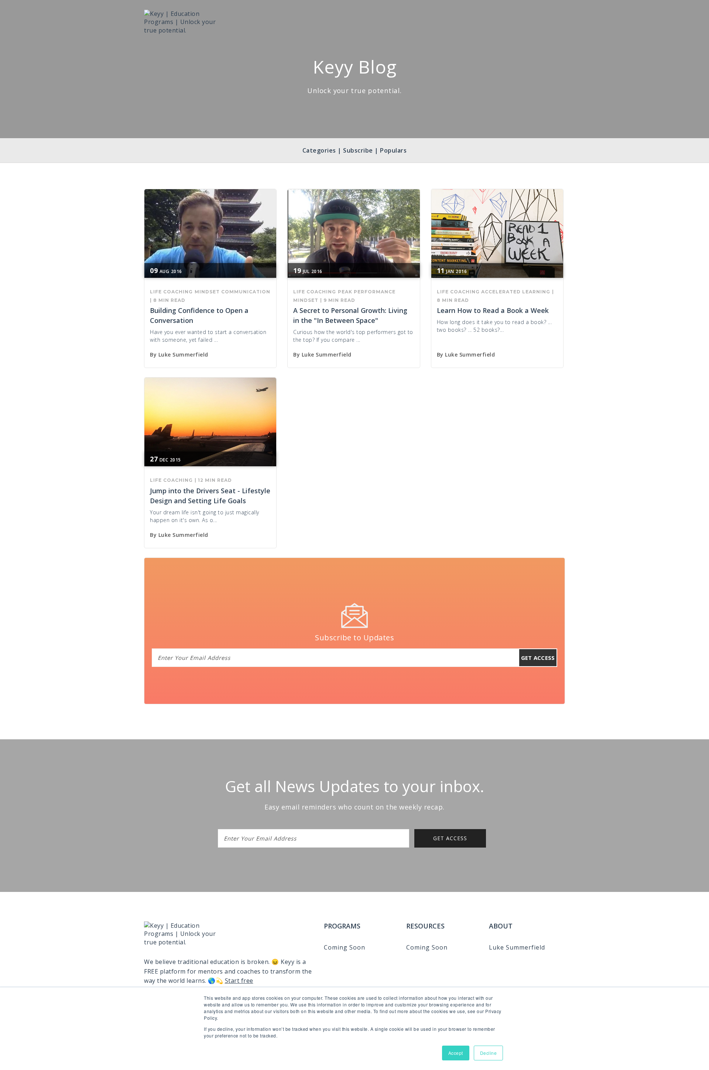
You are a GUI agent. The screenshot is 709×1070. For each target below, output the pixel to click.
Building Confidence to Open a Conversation (199, 315)
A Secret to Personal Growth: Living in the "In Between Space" (350, 315)
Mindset (207, 291)
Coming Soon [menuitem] (344, 947)
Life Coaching (171, 291)
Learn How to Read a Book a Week (493, 310)
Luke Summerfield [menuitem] (517, 947)
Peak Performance (366, 291)
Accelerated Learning (515, 291)
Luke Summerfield (183, 354)
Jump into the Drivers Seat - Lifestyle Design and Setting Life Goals (210, 495)
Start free (239, 981)
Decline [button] (488, 1053)
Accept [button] (455, 1053)
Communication (245, 291)
